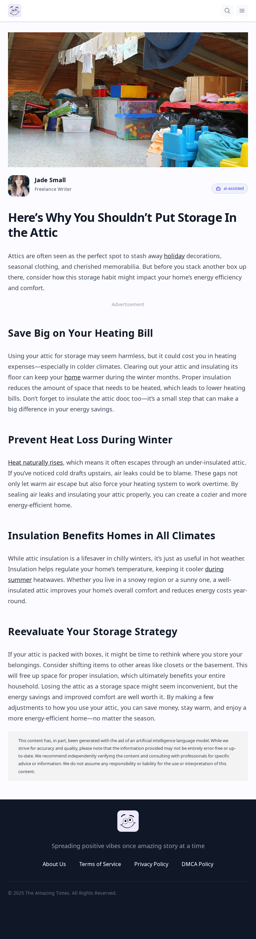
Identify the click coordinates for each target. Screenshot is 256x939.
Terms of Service (100, 864)
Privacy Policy (151, 864)
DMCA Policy (197, 864)
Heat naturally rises (35, 462)
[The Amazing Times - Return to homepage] (128, 821)
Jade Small (50, 180)
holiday (174, 256)
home (72, 377)
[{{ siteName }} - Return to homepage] (14, 10)
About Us (54, 864)
